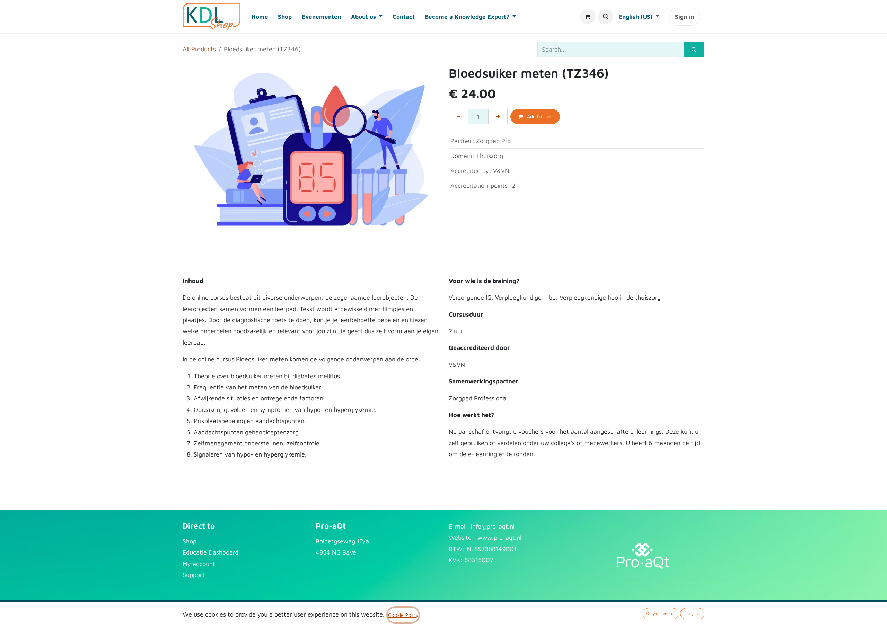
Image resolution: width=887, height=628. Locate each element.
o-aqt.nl (503, 526)
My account (199, 563)
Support (194, 574)
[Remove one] (458, 116)
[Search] (694, 49)
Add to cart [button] (539, 116)
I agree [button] (692, 614)
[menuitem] (260, 17)
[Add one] (498, 116)
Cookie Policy (403, 615)
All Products (199, 49)
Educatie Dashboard (210, 552)
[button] (605, 16)
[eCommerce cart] (587, 16)
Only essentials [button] (660, 614)
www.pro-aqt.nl (499, 537)
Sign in (684, 16)
